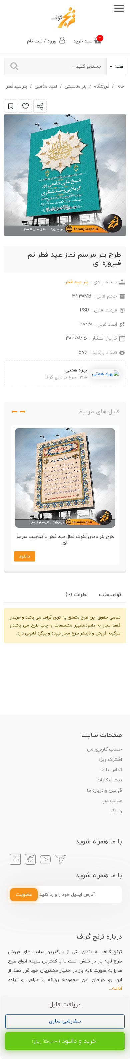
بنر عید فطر (16, 87)
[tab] (110, 594)
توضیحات (110, 594)
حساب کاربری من (104, 749)
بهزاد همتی (76, 370)
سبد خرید (87, 39)
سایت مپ (111, 801)
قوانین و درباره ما (104, 790)
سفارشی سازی (65, 1021)
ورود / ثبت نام (42, 41)
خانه (120, 87)
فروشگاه (101, 87)
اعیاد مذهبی (46, 87)
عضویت (24, 894)
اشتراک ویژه (110, 760)
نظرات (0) (77, 594)
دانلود (24, 556)
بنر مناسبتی (75, 87)
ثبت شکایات (109, 780)
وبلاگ (116, 811)
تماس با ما (111, 770)
